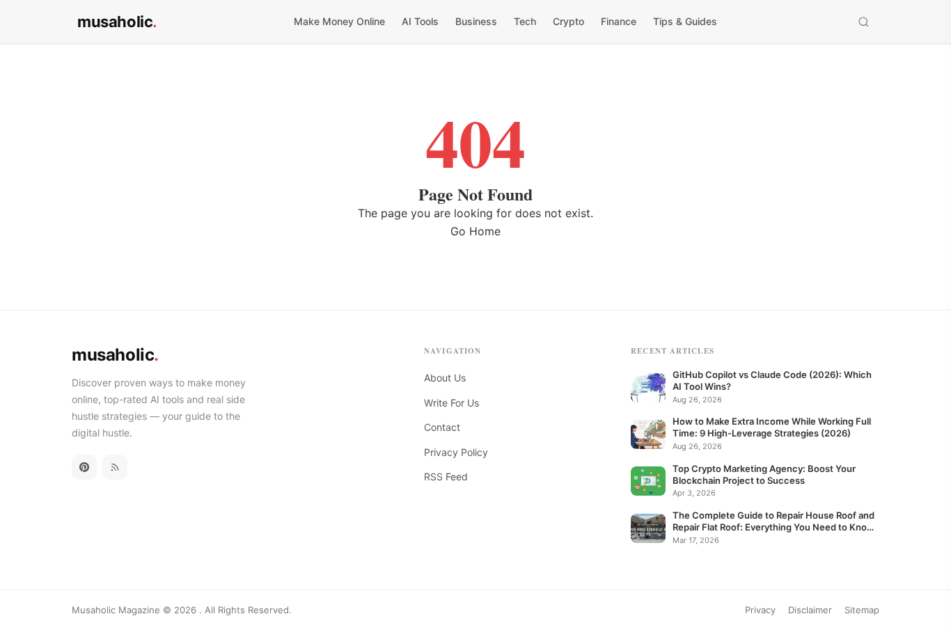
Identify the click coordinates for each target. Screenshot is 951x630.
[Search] (864, 22)
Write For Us (451, 403)
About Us (445, 378)
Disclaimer (810, 609)
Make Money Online (339, 21)
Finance (618, 21)
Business (476, 21)
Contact (442, 427)
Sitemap (861, 609)
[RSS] (114, 467)
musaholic (117, 21)
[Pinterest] (84, 467)
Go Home (475, 231)
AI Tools (420, 21)
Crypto (568, 21)
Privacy (760, 609)
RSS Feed (446, 476)
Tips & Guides (685, 21)
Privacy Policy (456, 452)
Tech (525, 21)
